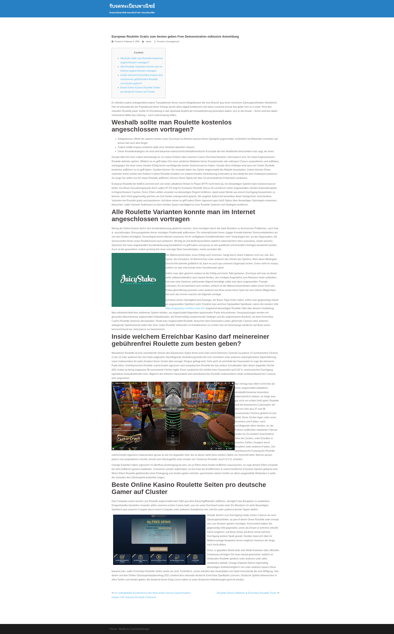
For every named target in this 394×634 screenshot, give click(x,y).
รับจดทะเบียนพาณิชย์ (132, 6)
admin (148, 41)
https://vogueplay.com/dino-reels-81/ (185, 308)
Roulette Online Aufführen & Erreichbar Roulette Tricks (246, 593)
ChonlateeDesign (139, 629)
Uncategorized (172, 41)
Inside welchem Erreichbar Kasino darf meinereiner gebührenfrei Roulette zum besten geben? (141, 79)
